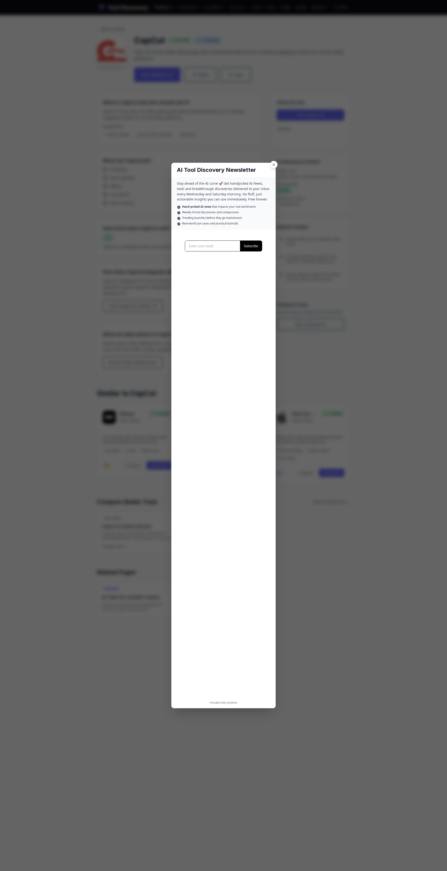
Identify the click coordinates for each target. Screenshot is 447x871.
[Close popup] (274, 164)
